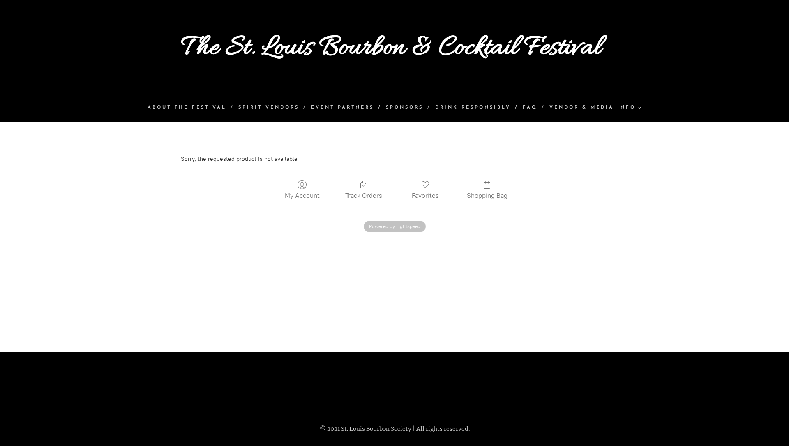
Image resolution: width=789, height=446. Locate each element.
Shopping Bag (487, 195)
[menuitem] (191, 108)
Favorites (425, 195)
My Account (302, 195)
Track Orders (363, 195)
